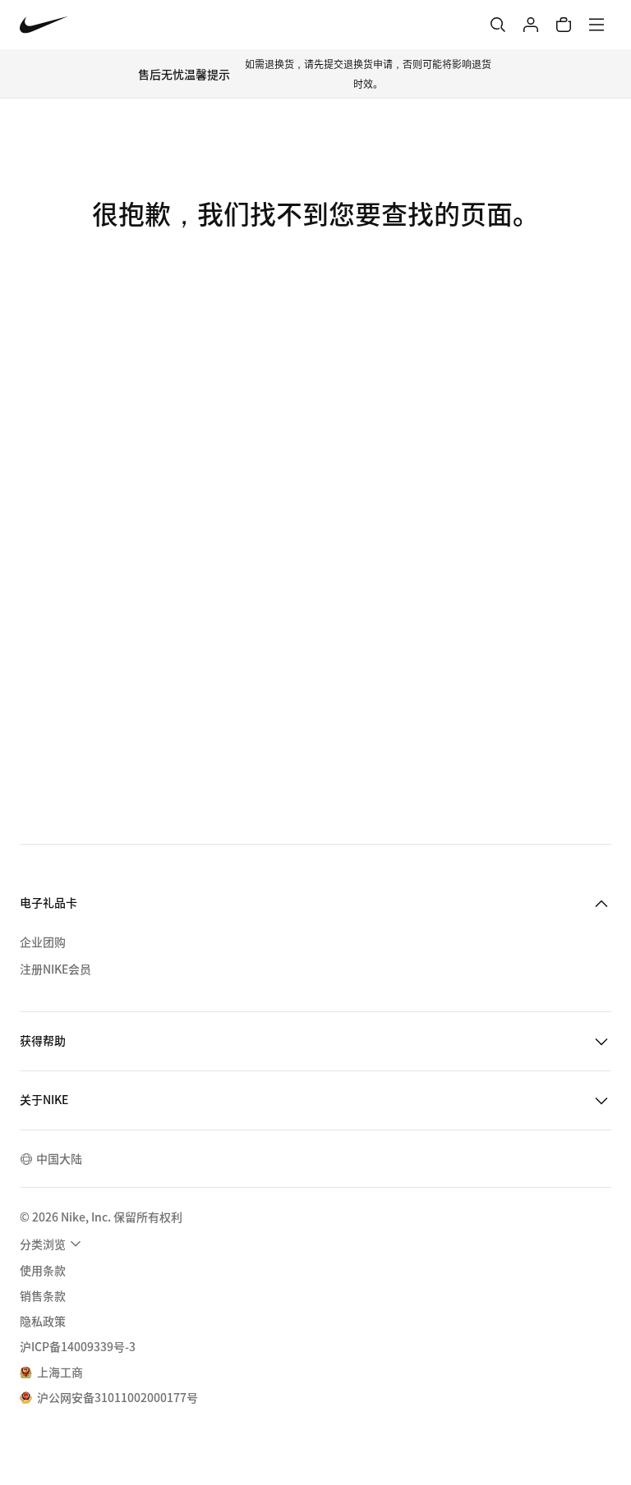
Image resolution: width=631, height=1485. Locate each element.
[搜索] (498, 24)
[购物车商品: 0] (563, 24)
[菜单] (596, 24)
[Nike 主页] (44, 25)
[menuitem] (52, 1244)
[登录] (531, 24)
